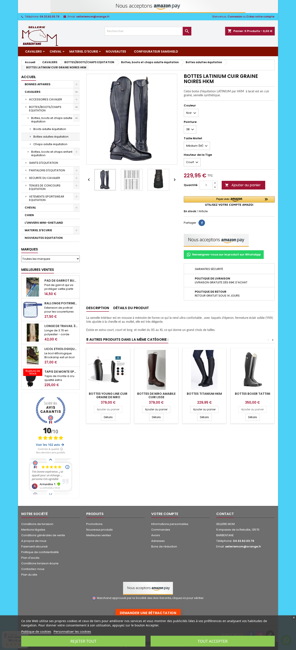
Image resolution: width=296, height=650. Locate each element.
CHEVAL (56, 51)
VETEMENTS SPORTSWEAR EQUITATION (46, 198)
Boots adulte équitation (49, 129)
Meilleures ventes (98, 535)
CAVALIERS (33, 51)
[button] (229, 201)
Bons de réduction (164, 546)
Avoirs (155, 535)
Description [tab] (97, 307)
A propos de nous (33, 541)
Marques (29, 249)
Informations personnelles (169, 524)
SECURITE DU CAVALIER (44, 178)
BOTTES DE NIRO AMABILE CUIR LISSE (156, 395)
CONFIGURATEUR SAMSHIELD (156, 51)
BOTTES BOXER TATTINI (252, 394)
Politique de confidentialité (40, 552)
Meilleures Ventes (37, 269)
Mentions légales (33, 530)
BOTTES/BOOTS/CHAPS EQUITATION (45, 108)
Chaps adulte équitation (50, 144)
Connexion (235, 16)
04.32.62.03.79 (49, 16)
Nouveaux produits (99, 530)
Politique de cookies (36, 631)
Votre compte (164, 513)
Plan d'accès (30, 558)
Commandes (160, 530)
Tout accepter (213, 641)
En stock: (190, 211)
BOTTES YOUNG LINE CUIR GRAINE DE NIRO (108, 395)
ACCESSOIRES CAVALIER (45, 99)
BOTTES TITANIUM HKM (204, 394)
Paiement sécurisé (34, 546)
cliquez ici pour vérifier (188, 598)
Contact (225, 513)
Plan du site (29, 575)
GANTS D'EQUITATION (43, 163)
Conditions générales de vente (43, 535)
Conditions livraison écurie (40, 563)
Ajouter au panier (243, 185)
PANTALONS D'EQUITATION (47, 170)
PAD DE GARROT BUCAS (61, 280)
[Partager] (201, 223)
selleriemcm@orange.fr (92, 16)
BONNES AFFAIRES (37, 84)
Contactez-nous (32, 569)
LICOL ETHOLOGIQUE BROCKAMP (61, 349)
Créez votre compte (260, 16)
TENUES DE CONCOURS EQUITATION (44, 187)
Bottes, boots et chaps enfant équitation (51, 153)
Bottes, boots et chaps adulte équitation (51, 120)
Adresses (158, 541)
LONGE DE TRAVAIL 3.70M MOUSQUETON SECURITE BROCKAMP (61, 326)
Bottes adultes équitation (50, 137)
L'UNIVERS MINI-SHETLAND (44, 223)
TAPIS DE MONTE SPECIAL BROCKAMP (61, 371)
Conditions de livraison (37, 524)
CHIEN (29, 215)
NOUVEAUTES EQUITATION (44, 238)
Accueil (28, 76)
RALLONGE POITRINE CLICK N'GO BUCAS (61, 303)
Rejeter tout (83, 641)
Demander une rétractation (148, 612)
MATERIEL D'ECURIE (83, 51)
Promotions (94, 524)
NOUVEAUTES (116, 51)
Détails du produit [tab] (131, 307)
